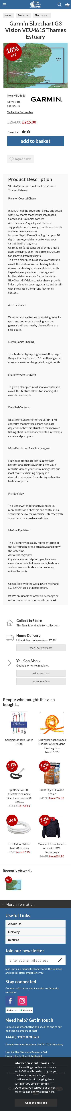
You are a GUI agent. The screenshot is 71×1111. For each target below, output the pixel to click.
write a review (41, 681)
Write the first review (20, 112)
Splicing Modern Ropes (19, 739)
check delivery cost (40, 647)
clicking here (46, 1091)
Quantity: (13, 132)
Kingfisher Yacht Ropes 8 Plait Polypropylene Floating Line (52, 744)
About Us (14, 924)
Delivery (14, 932)
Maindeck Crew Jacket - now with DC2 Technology (52, 848)
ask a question (41, 673)
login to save (23, 158)
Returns (13, 940)
